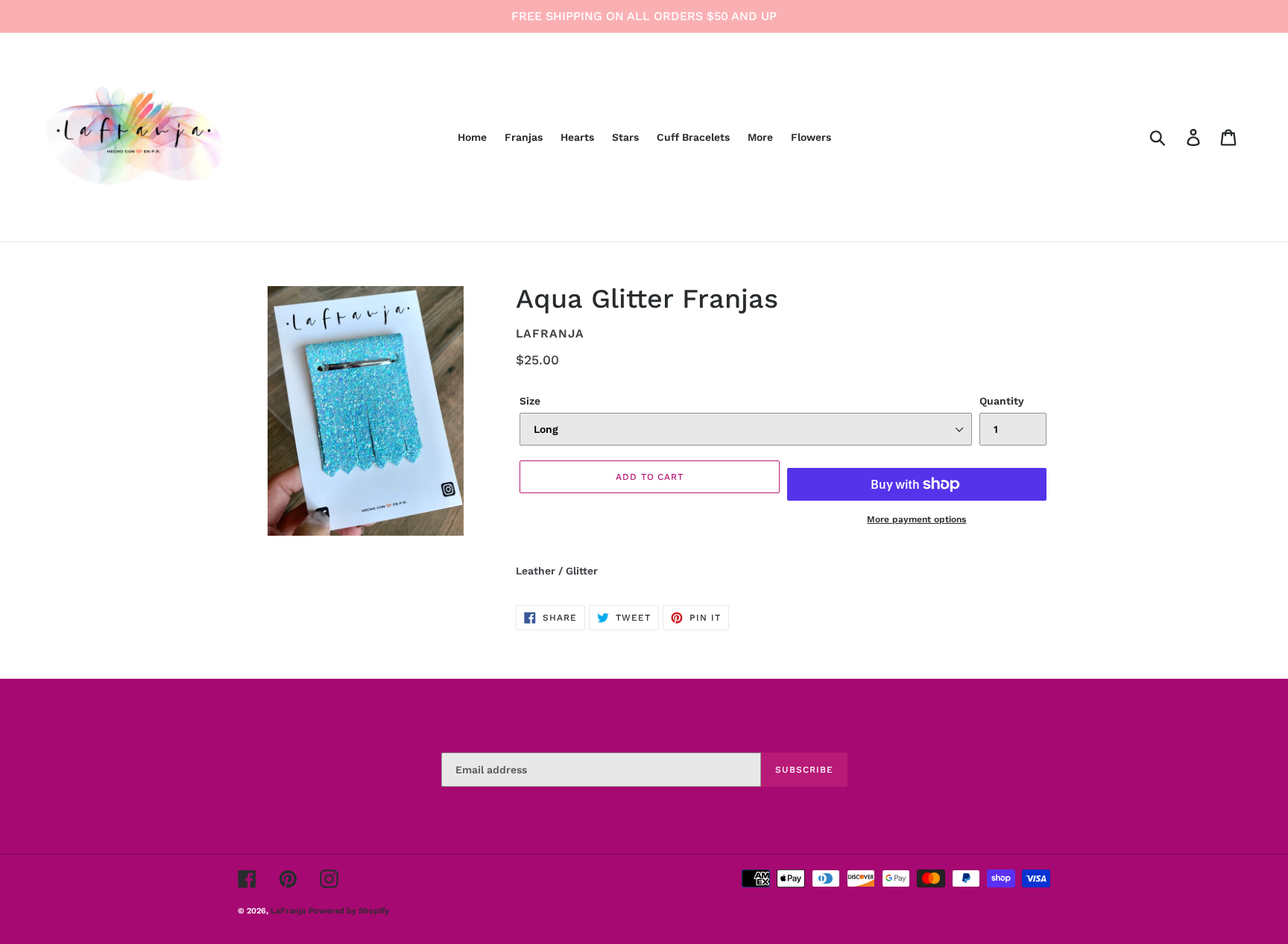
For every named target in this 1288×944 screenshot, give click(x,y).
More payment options (916, 519)
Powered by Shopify (349, 911)
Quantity (1001, 401)
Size (530, 401)
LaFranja (288, 911)
